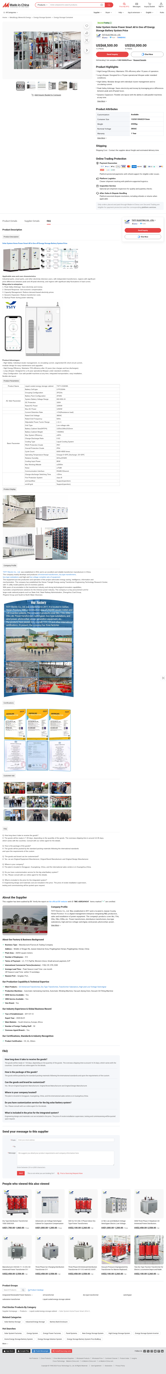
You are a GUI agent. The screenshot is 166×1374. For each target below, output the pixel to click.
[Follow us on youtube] (155, 1351)
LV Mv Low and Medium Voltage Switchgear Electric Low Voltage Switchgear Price (113, 1223)
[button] (101, 5)
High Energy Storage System (119, 1333)
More (4, 1343)
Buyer (108, 12)
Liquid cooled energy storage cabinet (56, 1299)
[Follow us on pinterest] (158, 1351)
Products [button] (41, 5)
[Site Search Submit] (109, 4)
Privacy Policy (120, 1366)
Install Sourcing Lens (63, 1351)
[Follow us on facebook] (144, 1351)
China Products (46, 1358)
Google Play (23, 1351)
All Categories (11, 12)
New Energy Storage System (92, 1333)
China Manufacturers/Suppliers (63, 1358)
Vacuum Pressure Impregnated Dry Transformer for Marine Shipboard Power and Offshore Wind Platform (114, 1269)
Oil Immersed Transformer (29, 987)
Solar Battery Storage (12, 1322)
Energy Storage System (42, 17)
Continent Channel (111, 1358)
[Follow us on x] (148, 1351)
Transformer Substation (68, 987)
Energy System (32, 1333)
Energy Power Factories (52, 1333)
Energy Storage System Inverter (147, 1333)
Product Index (124, 1358)
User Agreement (96, 1366)
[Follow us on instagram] (151, 1351)
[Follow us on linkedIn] (162, 1351)
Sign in (161, 6)
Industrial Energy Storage (35, 1322)
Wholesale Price (97, 1358)
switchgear (127, 1295)
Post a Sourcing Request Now (70, 1173)
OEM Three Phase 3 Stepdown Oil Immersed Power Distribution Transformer (146, 1223)
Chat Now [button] (149, 54)
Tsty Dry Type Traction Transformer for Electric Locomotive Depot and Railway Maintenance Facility (148, 1269)
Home (4, 17)
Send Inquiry (112, 54)
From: (13, 1140)
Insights (134, 1358)
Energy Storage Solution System (50, 1339)
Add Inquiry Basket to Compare (48, 95)
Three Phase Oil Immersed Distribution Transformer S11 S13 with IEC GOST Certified (82, 1269)
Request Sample (139, 60)
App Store (9, 1351)
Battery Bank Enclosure (58, 1322)
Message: (12, 1153)
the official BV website (58, 901)
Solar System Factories (13, 1333)
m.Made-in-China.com (89, 1361)
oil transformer (48, 1295)
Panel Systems (71, 1333)
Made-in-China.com (72, 1361)
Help (120, 12)
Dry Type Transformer (49, 987)
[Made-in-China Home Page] (15, 5)
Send (21, 1173)
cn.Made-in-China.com (106, 1361)
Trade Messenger (41, 1351)
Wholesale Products (83, 1358)
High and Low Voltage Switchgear (92, 987)
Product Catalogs (37, 1290)
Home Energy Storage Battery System (18, 1339)
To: (15, 1146)
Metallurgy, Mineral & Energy (20, 17)
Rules (162, 12)
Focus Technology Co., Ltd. (66, 1366)
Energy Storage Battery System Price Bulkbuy (84, 1339)
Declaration (108, 1366)
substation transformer (11, 1299)
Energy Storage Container (63, 17)
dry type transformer (91, 1295)
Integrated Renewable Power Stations (16, 1295)
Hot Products (33, 1358)
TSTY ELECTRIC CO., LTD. (111, 35)
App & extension (134, 12)
